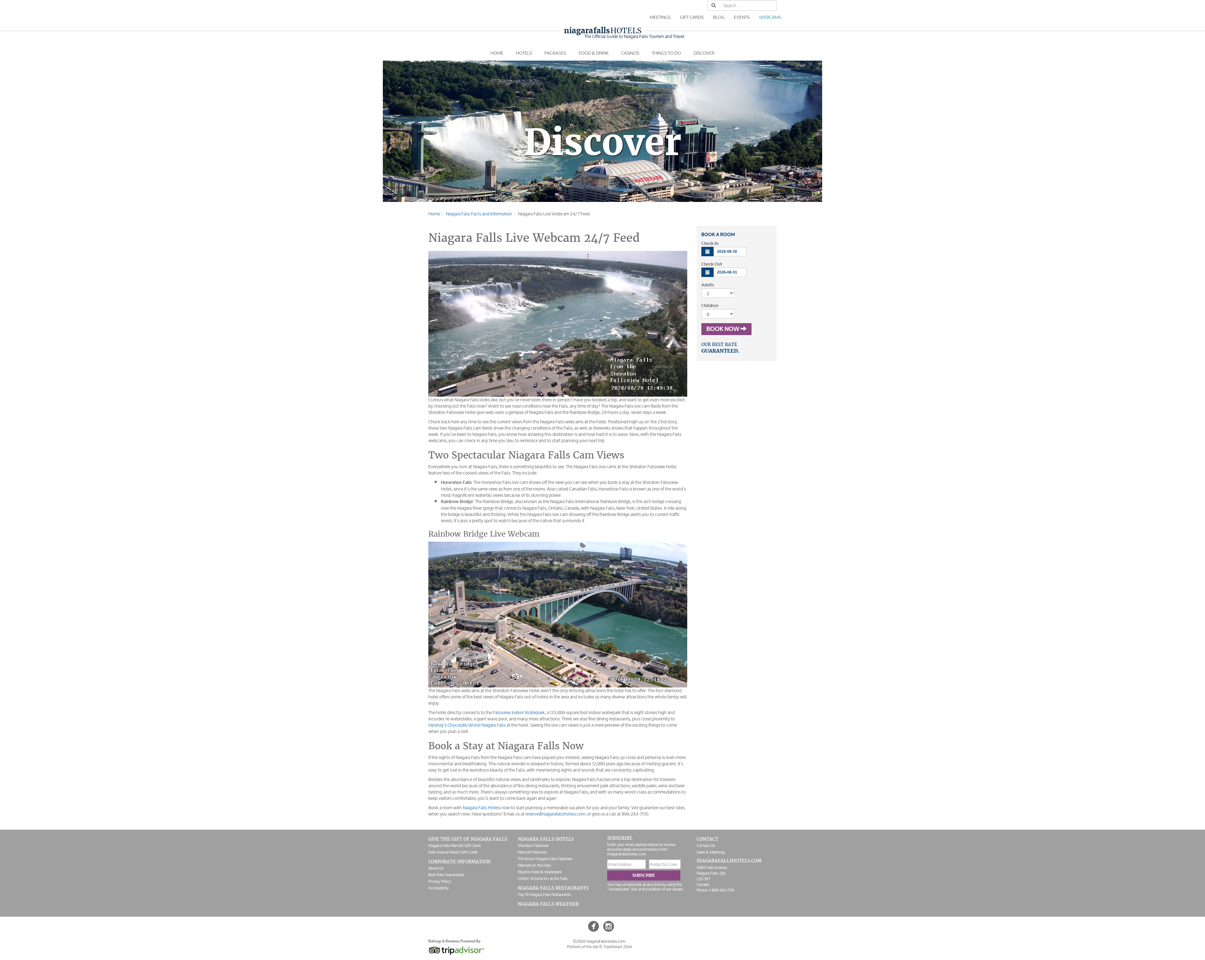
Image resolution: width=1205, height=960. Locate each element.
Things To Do (666, 52)
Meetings (660, 17)
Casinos (630, 52)
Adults (707, 285)
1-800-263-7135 (721, 890)
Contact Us (706, 845)
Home (496, 52)
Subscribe (643, 875)
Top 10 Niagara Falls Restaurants (544, 894)
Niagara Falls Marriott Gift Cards (454, 845)
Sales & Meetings (711, 852)
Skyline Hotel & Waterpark (540, 872)
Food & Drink (593, 52)
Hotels (602, 30)
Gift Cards (692, 17)
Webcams (770, 17)
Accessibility (438, 888)
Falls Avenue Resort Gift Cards (453, 852)
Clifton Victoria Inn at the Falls (542, 878)
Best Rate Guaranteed (446, 875)
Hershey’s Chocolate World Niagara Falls (467, 724)
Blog (719, 17)
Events (742, 17)
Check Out (711, 264)
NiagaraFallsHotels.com (729, 861)
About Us (435, 868)
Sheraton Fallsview (533, 845)
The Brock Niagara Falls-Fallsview (545, 859)
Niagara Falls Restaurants (553, 888)
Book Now (723, 329)
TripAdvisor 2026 (617, 947)
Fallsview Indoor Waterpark (519, 712)
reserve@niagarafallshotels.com (555, 813)
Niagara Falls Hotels (482, 807)
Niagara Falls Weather (548, 904)
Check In (709, 244)
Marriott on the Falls (534, 865)
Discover (704, 52)
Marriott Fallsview (532, 852)
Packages (555, 52)
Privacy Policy (439, 881)
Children (709, 306)
